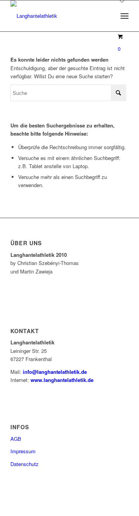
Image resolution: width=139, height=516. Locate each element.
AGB (15, 438)
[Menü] (124, 16)
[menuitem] (124, 16)
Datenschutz (24, 464)
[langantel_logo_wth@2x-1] (57, 15)
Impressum (23, 451)
